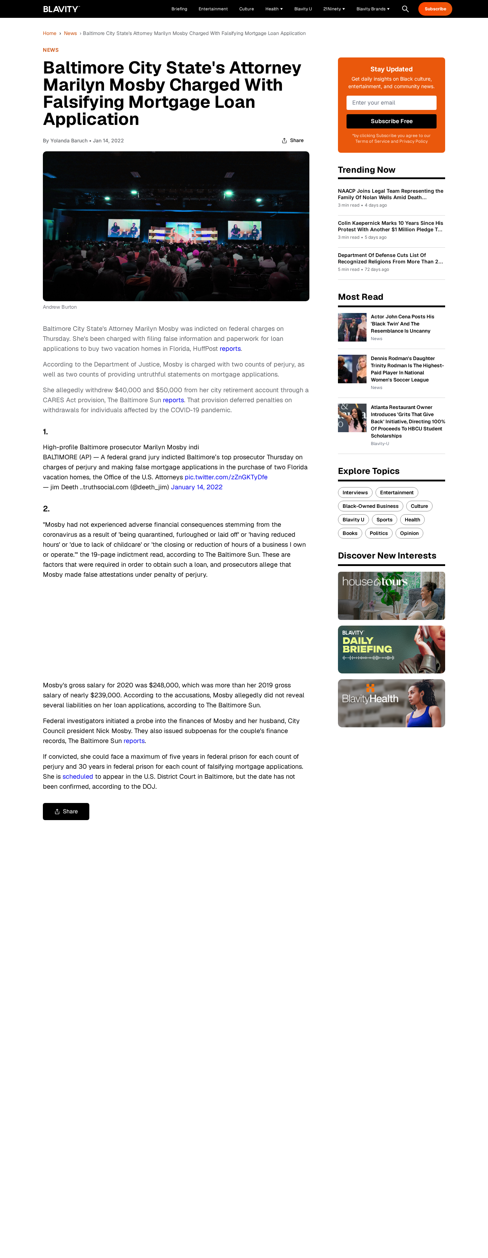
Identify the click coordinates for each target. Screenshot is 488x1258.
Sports (385, 519)
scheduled (78, 776)
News (70, 33)
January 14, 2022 (197, 487)
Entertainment (397, 492)
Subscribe (435, 9)
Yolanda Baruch (69, 140)
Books (350, 533)
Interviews (355, 492)
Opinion (409, 533)
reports (230, 348)
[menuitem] (274, 9)
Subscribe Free (392, 121)
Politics (379, 533)
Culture (419, 506)
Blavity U (353, 519)
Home (49, 33)
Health (412, 519)
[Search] (405, 9)
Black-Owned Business (371, 506)
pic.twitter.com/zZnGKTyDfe (226, 477)
